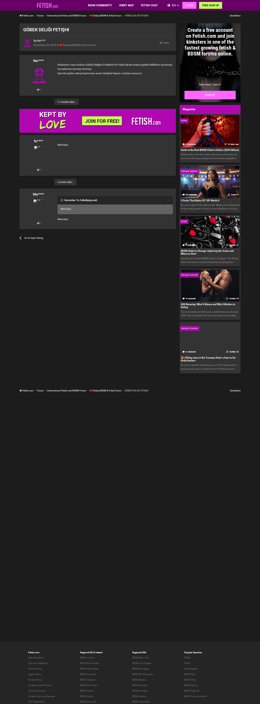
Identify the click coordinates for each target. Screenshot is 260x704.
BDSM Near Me (191, 691)
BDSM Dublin (86, 696)
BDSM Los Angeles (141, 663)
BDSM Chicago (139, 691)
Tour (30, 663)
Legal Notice (34, 674)
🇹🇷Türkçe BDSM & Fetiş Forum (77, 45)
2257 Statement (36, 701)
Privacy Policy (35, 679)
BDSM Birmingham (89, 663)
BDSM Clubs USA (141, 701)
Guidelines (235, 15)
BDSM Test (189, 674)
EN (174, 5)
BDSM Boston (139, 679)
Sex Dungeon (191, 668)
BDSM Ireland (87, 691)
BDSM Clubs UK (88, 701)
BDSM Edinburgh (88, 685)
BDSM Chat (190, 679)
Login (189, 5)
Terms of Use (34, 668)
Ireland (98, 652)
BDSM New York (140, 657)
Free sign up (210, 5)
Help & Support (35, 657)
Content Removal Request (41, 696)
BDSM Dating (191, 685)
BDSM (187, 657)
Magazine (42, 663)
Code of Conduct (36, 691)
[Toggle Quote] (62, 200)
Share (165, 42)
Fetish (187, 663)
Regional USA (139, 652)
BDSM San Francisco (142, 674)
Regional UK (86, 652)
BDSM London (87, 657)
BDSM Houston (140, 685)
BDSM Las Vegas (140, 668)
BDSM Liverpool (88, 674)
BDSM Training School (195, 696)
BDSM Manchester (89, 668)
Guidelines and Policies (40, 685)
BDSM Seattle (139, 696)
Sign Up (210, 95)
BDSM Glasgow (88, 679)
